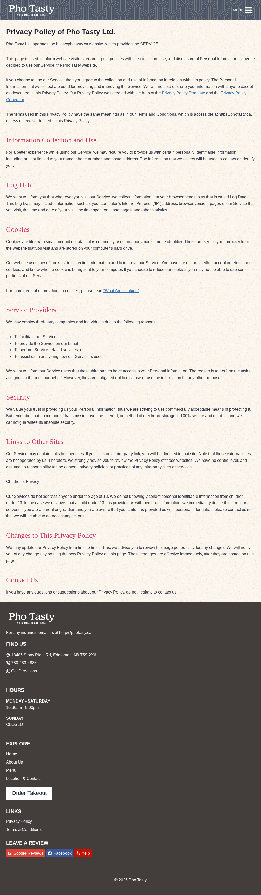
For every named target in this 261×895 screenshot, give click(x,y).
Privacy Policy (19, 821)
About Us (14, 762)
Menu (11, 770)
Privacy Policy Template (183, 93)
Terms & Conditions (24, 829)
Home (11, 754)
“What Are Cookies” (121, 290)
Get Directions (24, 671)
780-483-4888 (24, 663)
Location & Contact (23, 778)
